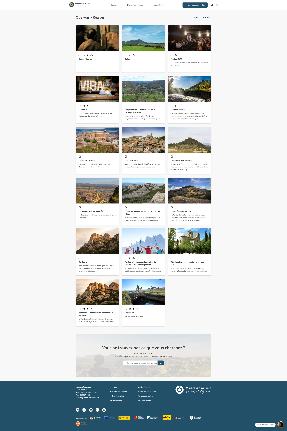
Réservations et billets (196, 5)
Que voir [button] (114, 5)
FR (217, 5)
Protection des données (147, 391)
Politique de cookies (145, 396)
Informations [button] (158, 5)
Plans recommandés (135, 5)
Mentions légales (144, 400)
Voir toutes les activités (202, 17)
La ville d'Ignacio (144, 387)
